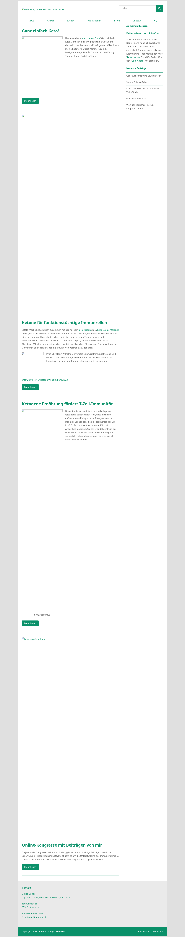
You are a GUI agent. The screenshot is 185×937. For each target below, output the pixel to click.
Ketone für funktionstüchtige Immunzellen (64, 322)
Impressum (143, 931)
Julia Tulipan (85, 329)
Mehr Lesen (30, 100)
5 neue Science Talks (136, 82)
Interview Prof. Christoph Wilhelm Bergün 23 (45, 379)
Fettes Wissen (134, 57)
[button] (155, 20)
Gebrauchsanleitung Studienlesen (143, 75)
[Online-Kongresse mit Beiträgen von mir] (70, 738)
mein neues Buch (91, 38)
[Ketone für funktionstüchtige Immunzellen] (70, 215)
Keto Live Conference (108, 329)
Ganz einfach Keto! (40, 31)
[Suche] (159, 8)
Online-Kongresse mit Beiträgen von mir (62, 845)
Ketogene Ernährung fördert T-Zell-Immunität (67, 404)
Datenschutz (157, 931)
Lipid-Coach (138, 60)
